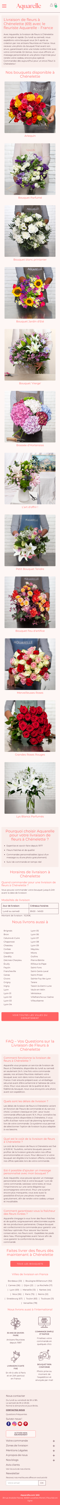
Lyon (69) (14, 1289)
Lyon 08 (35, 941)
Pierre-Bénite (37, 960)
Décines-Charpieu (13, 960)
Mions (34, 952)
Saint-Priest (37, 975)
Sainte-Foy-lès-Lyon (41, 978)
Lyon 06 (35, 934)
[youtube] (20, 1424)
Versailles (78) (30, 1303)
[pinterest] (25, 1424)
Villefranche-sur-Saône (42, 997)
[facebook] (8, 1424)
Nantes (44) (45, 1289)
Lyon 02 (8, 997)
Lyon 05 (35, 930)
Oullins (34, 956)
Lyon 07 (35, 938)
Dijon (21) (28, 1285)
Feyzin (7, 967)
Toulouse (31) (47, 1298)
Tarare (34, 982)
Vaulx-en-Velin (38, 989)
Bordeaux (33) (15, 1281)
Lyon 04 (8, 1004)
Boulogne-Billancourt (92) (38, 1281)
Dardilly (8, 956)
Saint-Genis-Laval (39, 971)
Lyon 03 (8, 1000)
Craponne (8, 952)
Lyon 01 (7, 993)
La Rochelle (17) (44, 1285)
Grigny (7, 982)
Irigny (7, 986)
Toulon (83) (31, 1298)
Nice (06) (17, 1294)
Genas (7, 975)
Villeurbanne (37, 1000)
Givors (7, 978)
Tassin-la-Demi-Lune (41, 986)
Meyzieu (35, 949)
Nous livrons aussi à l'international (30, 1309)
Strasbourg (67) (15, 1298)
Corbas (7, 949)
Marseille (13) (29, 1289)
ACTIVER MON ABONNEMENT (21, 1434)
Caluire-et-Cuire (12, 938)
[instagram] (14, 1424)
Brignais (8, 930)
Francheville (10, 971)
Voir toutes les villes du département (30, 1016)
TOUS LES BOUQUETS (30, 1263)
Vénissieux (36, 993)
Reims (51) (43, 1294)
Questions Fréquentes (16, 1414)
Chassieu (8, 945)
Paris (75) (30, 1294)
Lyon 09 (35, 945)
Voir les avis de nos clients (18, 1469)
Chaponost (9, 941)
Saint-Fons (36, 967)
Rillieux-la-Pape (38, 964)
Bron (6, 934)
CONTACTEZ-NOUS (15, 1410)
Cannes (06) (14, 1285)
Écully (7, 964)
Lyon (6, 989)
